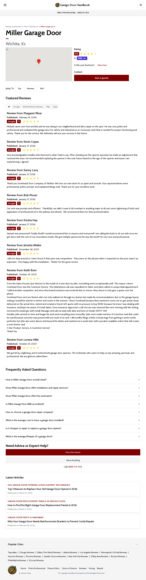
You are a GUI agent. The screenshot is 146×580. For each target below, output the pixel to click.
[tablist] (32, 106)
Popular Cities (15, 544)
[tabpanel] (73, 234)
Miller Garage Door (47, 26)
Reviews (30, 88)
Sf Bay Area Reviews (99, 556)
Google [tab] (16, 106)
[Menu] (5, 5)
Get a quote (101, 78)
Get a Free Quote (73, 452)
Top (19, 88)
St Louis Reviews (36, 560)
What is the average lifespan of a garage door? (29, 436)
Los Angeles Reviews (89, 552)
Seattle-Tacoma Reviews (55, 556)
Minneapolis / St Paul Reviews (114, 552)
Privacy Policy (53, 568)
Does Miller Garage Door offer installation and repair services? (37, 387)
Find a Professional (37, 568)
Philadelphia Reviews (17, 560)
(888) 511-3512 (75, 466)
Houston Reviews (15, 556)
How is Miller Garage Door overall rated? (26, 379)
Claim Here (102, 65)
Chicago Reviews (26, 552)
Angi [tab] (55, 106)
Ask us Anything (73, 460)
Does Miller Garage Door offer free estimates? (29, 396)
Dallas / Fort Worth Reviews (49, 552)
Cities (26, 26)
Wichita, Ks (34, 26)
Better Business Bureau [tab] (33, 106)
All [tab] (9, 106)
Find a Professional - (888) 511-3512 (73, 13)
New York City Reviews (78, 556)
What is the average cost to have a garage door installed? (35, 420)
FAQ (42, 88)
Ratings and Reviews (13, 26)
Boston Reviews (118, 556)
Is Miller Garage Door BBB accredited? (25, 404)
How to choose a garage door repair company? (29, 412)
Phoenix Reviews (33, 556)
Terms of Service (69, 568)
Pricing (92, 568)
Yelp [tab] (48, 106)
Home (23, 568)
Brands (100, 568)
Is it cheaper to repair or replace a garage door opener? (33, 428)
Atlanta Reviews (70, 552)
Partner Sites (26, 573)
